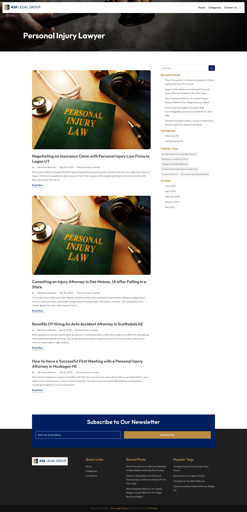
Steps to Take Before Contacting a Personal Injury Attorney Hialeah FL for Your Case (146, 479)
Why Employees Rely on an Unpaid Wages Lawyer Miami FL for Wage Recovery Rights (144, 492)
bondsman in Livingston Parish (175, 159)
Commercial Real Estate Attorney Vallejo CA (180, 169)
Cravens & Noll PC (170, 174)
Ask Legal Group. (119, 508)
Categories (214, 7)
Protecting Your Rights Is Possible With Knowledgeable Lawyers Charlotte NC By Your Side (188, 111)
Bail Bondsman (172, 141)
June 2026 (170, 185)
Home (201, 7)
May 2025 (170, 207)
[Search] (211, 68)
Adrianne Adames (46, 167)
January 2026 (172, 201)
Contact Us (230, 7)
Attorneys (170, 135)
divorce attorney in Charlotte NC (194, 174)
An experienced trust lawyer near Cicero (179, 154)
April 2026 (170, 191)
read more (37, 185)
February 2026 (172, 196)
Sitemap (153, 508)
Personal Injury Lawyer (88, 167)
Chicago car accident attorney (175, 164)
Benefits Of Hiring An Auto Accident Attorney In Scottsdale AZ (87, 323)
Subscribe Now (167, 434)
